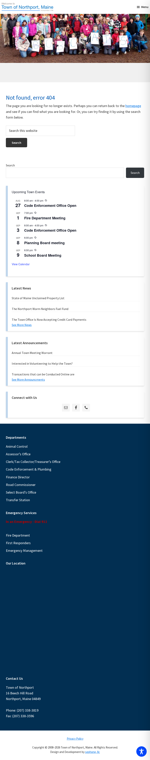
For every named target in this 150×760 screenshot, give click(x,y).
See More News (22, 325)
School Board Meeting (42, 255)
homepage (133, 106)
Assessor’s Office (18, 454)
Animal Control (17, 446)
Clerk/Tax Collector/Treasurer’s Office (33, 461)
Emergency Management (24, 550)
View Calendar (21, 264)
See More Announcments (28, 379)
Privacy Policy (75, 738)
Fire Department (18, 535)
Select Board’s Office (21, 492)
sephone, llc (92, 752)
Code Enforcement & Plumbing (28, 469)
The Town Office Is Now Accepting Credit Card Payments (49, 320)
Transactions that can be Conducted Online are (43, 374)
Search (10, 165)
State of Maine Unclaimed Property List (38, 298)
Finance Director (18, 477)
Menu (144, 7)
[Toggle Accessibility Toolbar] (141, 751)
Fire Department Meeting (44, 218)
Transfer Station (18, 500)
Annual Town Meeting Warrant (32, 353)
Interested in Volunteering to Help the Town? (42, 363)
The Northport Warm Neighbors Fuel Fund (40, 309)
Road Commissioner (21, 484)
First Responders (18, 543)
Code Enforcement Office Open (50, 205)
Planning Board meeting (44, 242)
